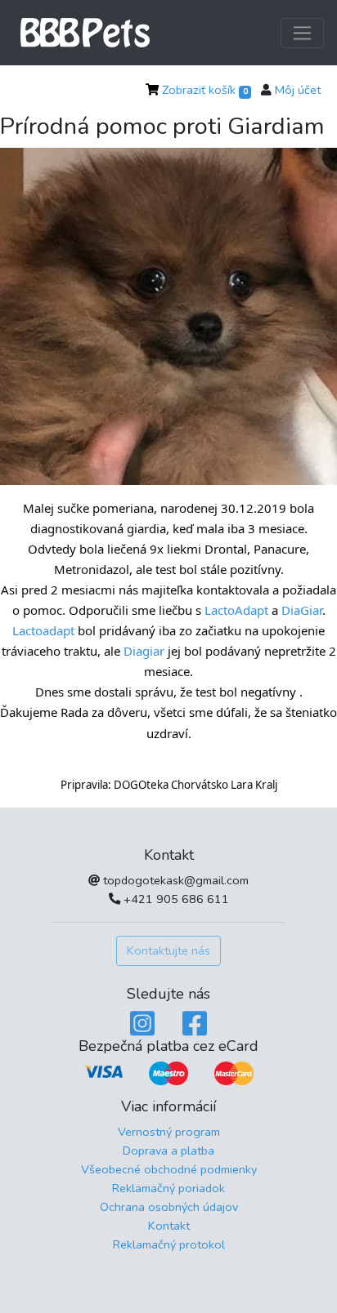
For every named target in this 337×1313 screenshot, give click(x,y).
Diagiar (144, 651)
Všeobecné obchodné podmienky (169, 1169)
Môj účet (298, 90)
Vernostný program (169, 1132)
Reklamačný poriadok (168, 1188)
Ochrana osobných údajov (169, 1207)
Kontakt (169, 1225)
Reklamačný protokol (169, 1244)
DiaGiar (301, 610)
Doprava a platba (168, 1150)
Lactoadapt (43, 630)
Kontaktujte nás (168, 950)
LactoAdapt (236, 610)
